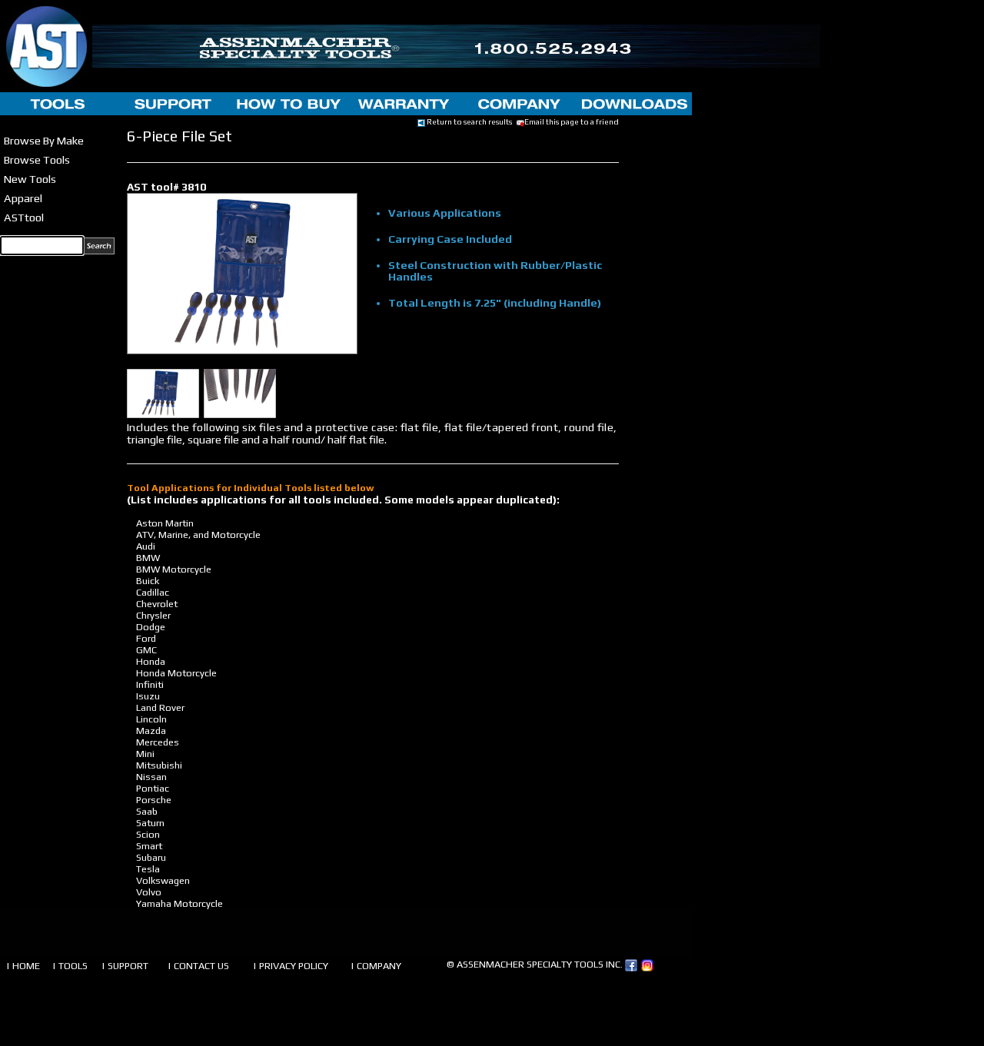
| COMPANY (376, 965)
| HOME (23, 965)
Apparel (23, 197)
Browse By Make (44, 140)
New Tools (30, 178)
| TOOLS (70, 965)
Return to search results (468, 121)
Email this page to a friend (571, 121)
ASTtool (24, 217)
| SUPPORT (124, 965)
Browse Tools (37, 159)
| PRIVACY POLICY (290, 965)
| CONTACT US (198, 965)
